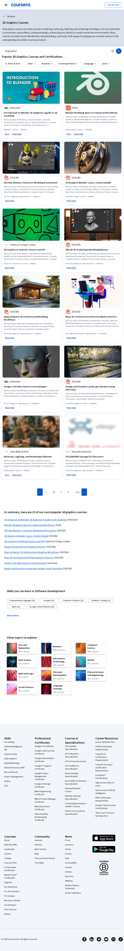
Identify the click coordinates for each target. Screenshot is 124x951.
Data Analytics (10, 758)
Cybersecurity (10, 754)
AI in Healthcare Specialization (72, 767)
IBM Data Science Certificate (42, 808)
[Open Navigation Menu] (6, 5)
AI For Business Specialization (72, 755)
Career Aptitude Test (105, 742)
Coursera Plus (10, 862)
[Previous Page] (40, 492)
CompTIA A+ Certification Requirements (101, 757)
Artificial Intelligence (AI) (13, 748)
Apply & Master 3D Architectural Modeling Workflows (31, 552)
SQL (6, 785)
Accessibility (71, 862)
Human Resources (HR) (14, 767)
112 (77, 492)
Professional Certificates (10, 869)
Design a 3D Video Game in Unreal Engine (25, 563)
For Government (11, 891)
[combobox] (56, 51)
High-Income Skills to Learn (104, 784)
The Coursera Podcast (45, 858)
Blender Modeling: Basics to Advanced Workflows (29, 525)
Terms (68, 849)
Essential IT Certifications (101, 777)
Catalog (7, 858)
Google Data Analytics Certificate (44, 760)
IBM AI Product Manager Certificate (45, 801)
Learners (39, 840)
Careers (7, 853)
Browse (11, 16)
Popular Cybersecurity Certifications (105, 807)
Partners (38, 844)
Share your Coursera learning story (104, 814)
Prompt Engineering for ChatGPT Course (75, 805)
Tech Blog (39, 862)
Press (67, 840)
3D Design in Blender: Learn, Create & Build (26, 536)
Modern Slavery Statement (72, 887)
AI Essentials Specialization (71, 748)
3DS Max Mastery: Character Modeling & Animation (30, 530)
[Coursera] (20, 5)
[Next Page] (84, 492)
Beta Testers (41, 849)
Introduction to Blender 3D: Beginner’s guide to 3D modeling (35, 519)
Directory (69, 876)
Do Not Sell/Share (73, 893)
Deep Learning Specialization (71, 775)
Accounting (9, 742)
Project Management (13, 776)
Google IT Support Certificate (43, 767)
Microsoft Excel (11, 772)
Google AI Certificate (44, 746)
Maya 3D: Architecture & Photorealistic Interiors (29, 557)
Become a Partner (12, 900)
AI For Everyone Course (75, 761)
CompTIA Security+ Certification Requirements (104, 767)
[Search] (118, 51)
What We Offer (10, 844)
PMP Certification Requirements (103, 799)
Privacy (68, 853)
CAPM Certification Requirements (103, 748)
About (7, 840)
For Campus (9, 896)
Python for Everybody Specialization (75, 813)
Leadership (9, 849)
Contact (68, 867)
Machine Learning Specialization (73, 798)
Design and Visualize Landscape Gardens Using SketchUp (33, 568)
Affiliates (69, 880)
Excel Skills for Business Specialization (76, 782)
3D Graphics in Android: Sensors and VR (24, 541)
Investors (69, 844)
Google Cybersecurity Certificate (45, 752)
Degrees (8, 882)
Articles (68, 871)
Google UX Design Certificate (43, 785)
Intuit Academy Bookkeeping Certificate (41, 817)
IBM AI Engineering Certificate (43, 793)
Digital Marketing (11, 763)
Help (67, 858)
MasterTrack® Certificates (10, 876)
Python (7, 781)
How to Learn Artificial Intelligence (105, 792)
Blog (37, 853)
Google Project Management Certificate (41, 776)
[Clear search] (112, 51)
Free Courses (10, 909)
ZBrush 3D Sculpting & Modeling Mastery (25, 547)
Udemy (7, 914)
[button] (14, 615)
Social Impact (10, 905)
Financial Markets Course (73, 790)
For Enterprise (10, 886)
